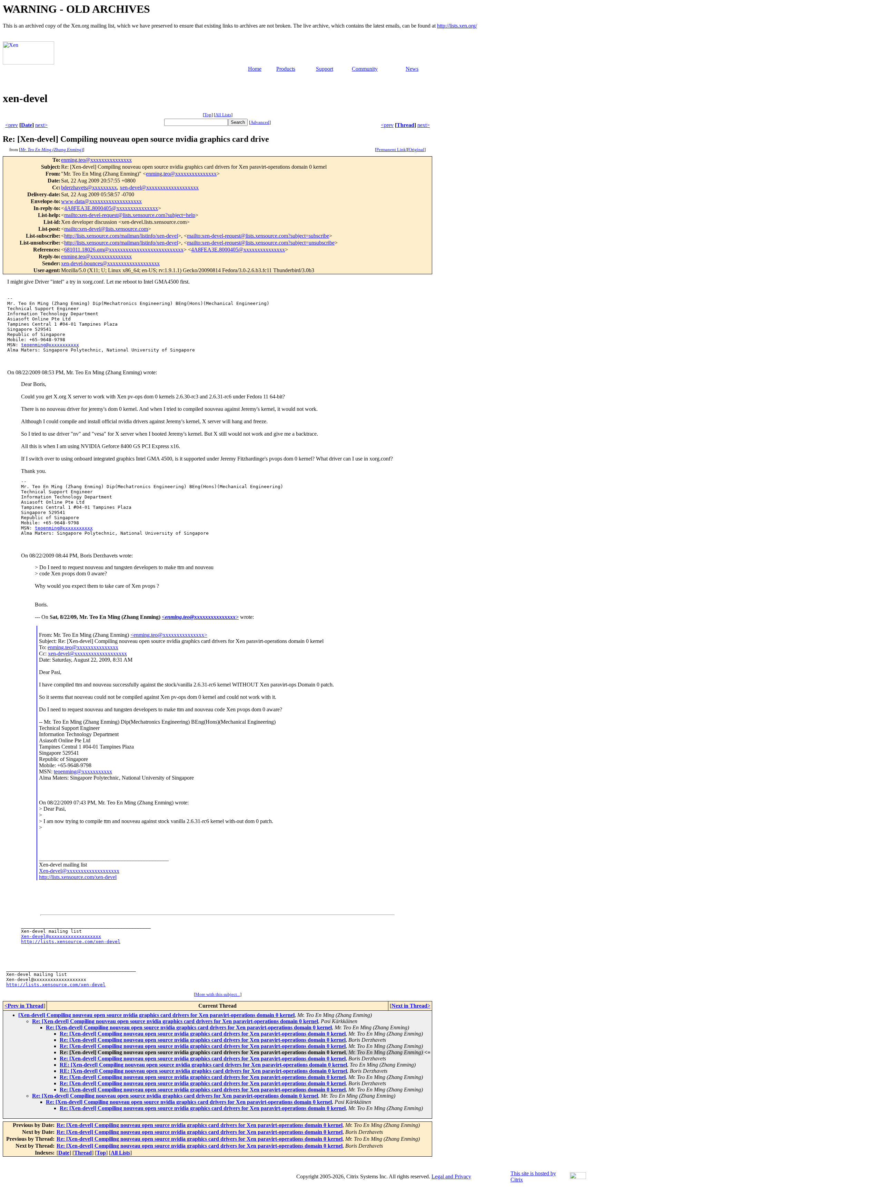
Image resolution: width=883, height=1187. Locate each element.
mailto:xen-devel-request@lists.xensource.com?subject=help (129, 215)
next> (41, 125)
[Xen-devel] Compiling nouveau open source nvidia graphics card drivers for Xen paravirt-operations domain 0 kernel (156, 1015)
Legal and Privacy (451, 1176)
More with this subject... (217, 994)
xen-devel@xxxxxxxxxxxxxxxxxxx (159, 187)
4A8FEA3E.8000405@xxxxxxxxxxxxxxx (111, 208)
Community (365, 69)
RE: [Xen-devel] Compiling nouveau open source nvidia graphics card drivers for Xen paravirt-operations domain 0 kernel (203, 1065)
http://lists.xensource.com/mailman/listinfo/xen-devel (121, 236)
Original (416, 149)
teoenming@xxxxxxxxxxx (50, 344)
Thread (405, 125)
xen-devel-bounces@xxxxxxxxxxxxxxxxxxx (110, 263)
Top (207, 114)
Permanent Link (391, 149)
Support (324, 69)
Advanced (259, 122)
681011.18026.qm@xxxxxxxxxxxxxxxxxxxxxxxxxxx (123, 250)
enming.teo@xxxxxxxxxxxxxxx (96, 160)
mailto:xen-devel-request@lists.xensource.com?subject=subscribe (258, 236)
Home (254, 69)
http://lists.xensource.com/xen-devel (78, 877)
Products (285, 69)
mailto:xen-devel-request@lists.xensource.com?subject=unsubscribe (261, 243)
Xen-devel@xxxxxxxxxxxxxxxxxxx (79, 871)
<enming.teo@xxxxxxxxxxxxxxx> (200, 617)
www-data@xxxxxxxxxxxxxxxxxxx (101, 201)
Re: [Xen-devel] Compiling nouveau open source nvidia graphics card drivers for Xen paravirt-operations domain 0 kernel (175, 1021)
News (412, 69)
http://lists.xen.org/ (457, 26)
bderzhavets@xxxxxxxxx (89, 187)
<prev (11, 125)
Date (26, 125)
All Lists (223, 114)
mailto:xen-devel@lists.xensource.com (106, 229)
